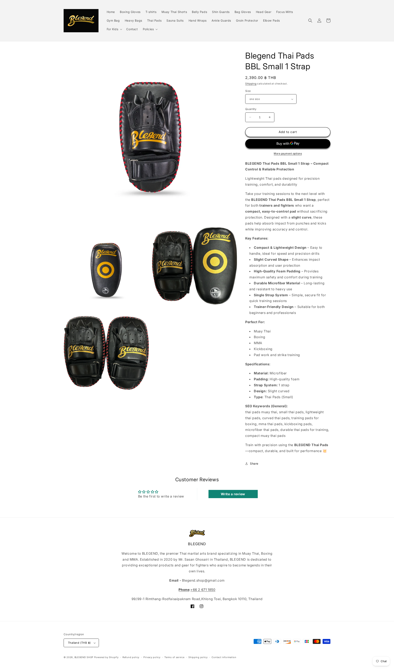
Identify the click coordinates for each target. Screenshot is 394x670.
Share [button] (254, 463)
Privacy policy (151, 657)
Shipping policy (198, 657)
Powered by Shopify (106, 657)
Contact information (224, 657)
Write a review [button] (233, 494)
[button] (114, 29)
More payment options (288, 153)
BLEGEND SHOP (84, 657)
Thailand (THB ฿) (79, 642)
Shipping (251, 83)
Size (248, 91)
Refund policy (131, 657)
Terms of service (174, 657)
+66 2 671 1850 (202, 590)
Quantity (250, 109)
